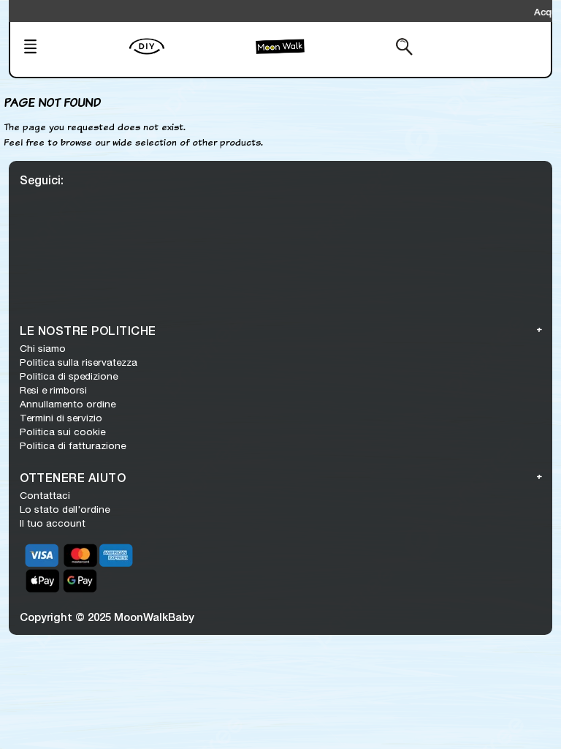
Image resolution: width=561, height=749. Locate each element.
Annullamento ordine (67, 404)
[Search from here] (367, 48)
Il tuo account (52, 523)
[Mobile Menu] (71, 48)
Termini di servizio (61, 418)
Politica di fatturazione (73, 445)
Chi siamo (43, 348)
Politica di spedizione (69, 376)
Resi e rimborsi (53, 390)
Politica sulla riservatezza (78, 362)
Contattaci (45, 495)
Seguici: (42, 180)
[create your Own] (189, 55)
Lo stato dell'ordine (65, 509)
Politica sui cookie (62, 431)
